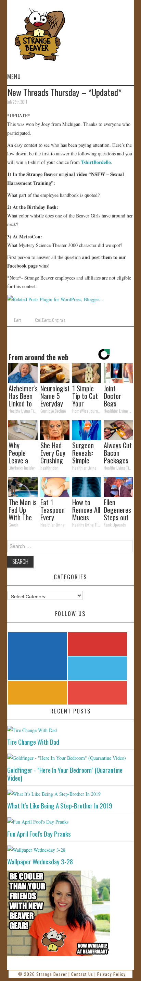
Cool (38, 320)
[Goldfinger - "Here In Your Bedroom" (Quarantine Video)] (70, 757)
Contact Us (82, 974)
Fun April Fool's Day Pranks (39, 834)
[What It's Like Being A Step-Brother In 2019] (70, 793)
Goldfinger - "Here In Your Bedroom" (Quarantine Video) (65, 774)
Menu (14, 76)
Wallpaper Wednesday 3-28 (40, 861)
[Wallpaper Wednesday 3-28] (70, 849)
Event (17, 320)
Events (46, 320)
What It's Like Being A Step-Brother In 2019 (59, 806)
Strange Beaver (51, 974)
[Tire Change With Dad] (70, 729)
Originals (58, 320)
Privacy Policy (111, 974)
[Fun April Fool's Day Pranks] (70, 821)
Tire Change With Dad (33, 742)
